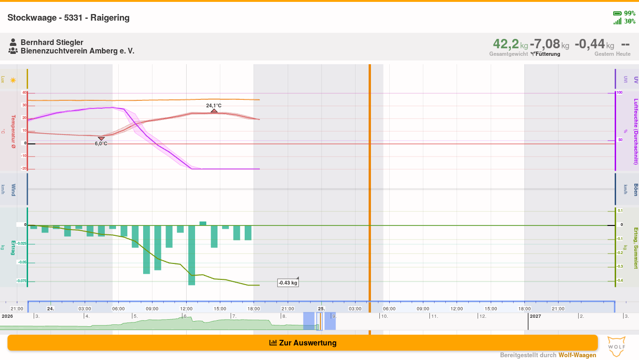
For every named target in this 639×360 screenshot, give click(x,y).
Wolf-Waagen (577, 355)
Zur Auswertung (308, 342)
